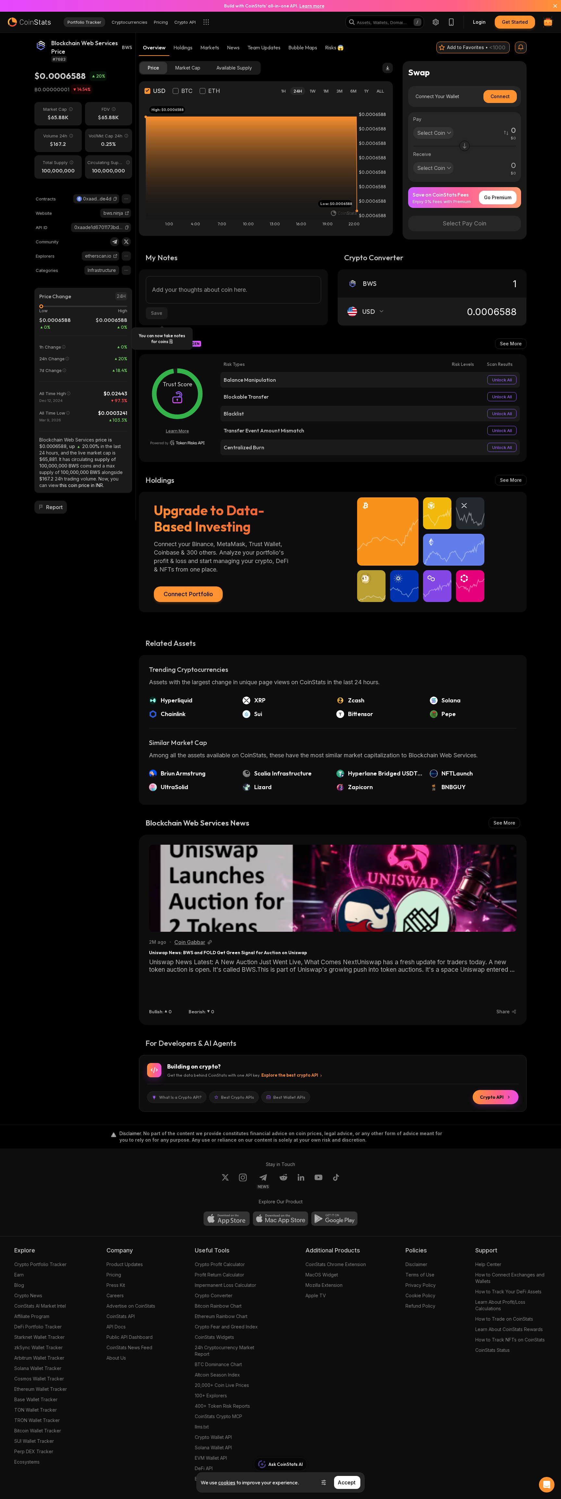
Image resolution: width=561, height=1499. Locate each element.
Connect (500, 96)
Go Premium (497, 197)
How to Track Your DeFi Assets (508, 1291)
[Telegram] (114, 241)
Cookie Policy (420, 1295)
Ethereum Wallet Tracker (40, 1389)
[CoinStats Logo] (29, 22)
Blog (19, 1285)
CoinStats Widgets (214, 1337)
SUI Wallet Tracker (34, 1441)
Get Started (515, 22)
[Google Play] (334, 1218)
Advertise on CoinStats (130, 1306)
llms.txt (202, 1426)
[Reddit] (283, 1181)
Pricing (113, 1274)
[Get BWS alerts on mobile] (521, 47)
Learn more (311, 6)
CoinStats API (120, 1316)
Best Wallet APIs (289, 1097)
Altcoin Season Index (217, 1374)
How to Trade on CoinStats (504, 1319)
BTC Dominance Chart (218, 1364)
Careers (115, 1295)
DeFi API (204, 1468)
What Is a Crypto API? (180, 1097)
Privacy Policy (420, 1285)
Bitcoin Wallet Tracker (37, 1430)
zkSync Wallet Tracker (38, 1347)
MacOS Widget (321, 1274)
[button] (115, 198)
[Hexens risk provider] (177, 442)
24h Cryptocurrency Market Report (224, 1351)
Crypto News (28, 1295)
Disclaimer (416, 1264)
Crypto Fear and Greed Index (226, 1326)
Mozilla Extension (324, 1285)
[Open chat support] (547, 1485)
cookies (226, 1482)
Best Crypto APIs (237, 1097)
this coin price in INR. (82, 485)
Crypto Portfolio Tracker (40, 1264)
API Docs (116, 1326)
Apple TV (315, 1295)
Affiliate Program (31, 1316)
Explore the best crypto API (289, 1075)
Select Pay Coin (464, 223)
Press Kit (115, 1285)
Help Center (488, 1264)
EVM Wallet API (211, 1458)
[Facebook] (336, 1181)
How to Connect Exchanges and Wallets (509, 1278)
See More (511, 343)
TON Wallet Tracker (35, 1410)
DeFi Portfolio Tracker (38, 1326)
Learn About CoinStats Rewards (509, 1329)
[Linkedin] (301, 1181)
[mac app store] (280, 1218)
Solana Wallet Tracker (37, 1368)
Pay (417, 119)
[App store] (227, 1218)
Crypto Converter (213, 1295)
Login (479, 22)
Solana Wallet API (213, 1447)
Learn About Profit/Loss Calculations (500, 1305)
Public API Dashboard (129, 1337)
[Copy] (115, 198)
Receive (422, 154)
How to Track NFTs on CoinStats (510, 1339)
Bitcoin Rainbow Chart (218, 1306)
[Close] (551, 5)
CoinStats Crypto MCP (218, 1416)
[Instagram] (243, 1181)
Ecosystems (27, 1462)
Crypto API (492, 1097)
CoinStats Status (492, 1350)
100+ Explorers (211, 1395)
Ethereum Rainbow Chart (221, 1316)
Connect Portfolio (188, 594)
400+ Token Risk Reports (222, 1406)
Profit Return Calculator (219, 1274)
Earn (19, 1274)
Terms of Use (419, 1274)
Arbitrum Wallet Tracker (39, 1358)
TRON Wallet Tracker (37, 1420)
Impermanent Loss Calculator (225, 1285)
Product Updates (124, 1264)
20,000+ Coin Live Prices (222, 1385)
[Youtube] (318, 1181)
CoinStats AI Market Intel (40, 1306)
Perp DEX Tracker (33, 1451)
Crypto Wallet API (213, 1437)
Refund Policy (420, 1306)
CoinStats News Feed (129, 1347)
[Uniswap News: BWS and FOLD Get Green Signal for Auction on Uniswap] (333, 888)
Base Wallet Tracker (35, 1399)
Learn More (177, 430)
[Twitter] (126, 241)
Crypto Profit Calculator (220, 1264)
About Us (116, 1358)
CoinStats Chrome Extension (335, 1264)
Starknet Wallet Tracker (39, 1337)
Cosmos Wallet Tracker (39, 1378)
